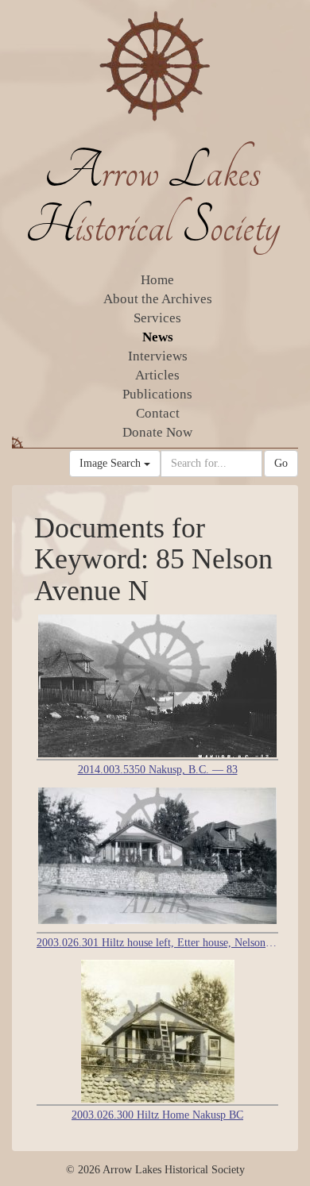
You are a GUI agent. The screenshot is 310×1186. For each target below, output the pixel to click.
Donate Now (157, 432)
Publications (157, 394)
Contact (158, 413)
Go (281, 463)
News (157, 337)
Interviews (158, 356)
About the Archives (157, 298)
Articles (157, 375)
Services (157, 317)
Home (157, 279)
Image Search (111, 463)
